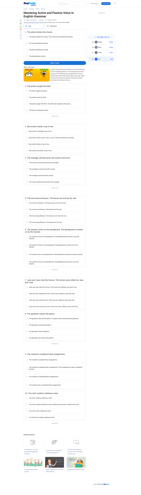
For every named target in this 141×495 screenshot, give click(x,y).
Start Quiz (54, 63)
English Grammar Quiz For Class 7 (76, 470)
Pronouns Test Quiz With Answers (30, 470)
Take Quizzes (94, 3)
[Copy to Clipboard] (21, 35)
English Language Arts (31, 20)
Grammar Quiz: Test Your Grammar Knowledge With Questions (31, 451)
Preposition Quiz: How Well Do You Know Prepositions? (53, 451)
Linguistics (41, 20)
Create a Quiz (105, 3)
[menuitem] (95, 4)
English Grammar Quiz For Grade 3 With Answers (54, 470)
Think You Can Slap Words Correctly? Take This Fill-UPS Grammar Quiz (75, 451)
